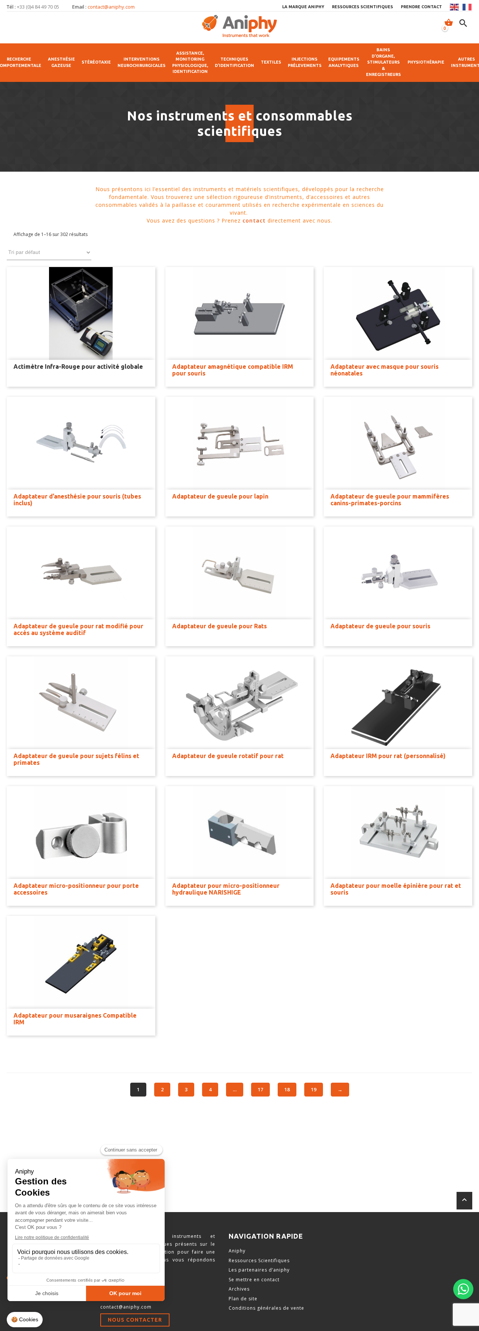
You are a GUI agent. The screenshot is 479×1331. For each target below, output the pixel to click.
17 (260, 1089)
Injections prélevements (304, 62)
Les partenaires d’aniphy (259, 1270)
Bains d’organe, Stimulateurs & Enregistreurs (383, 62)
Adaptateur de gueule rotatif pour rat (228, 755)
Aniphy (237, 1251)
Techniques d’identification (234, 62)
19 (313, 1089)
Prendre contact (421, 6)
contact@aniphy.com (111, 6)
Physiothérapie (426, 62)
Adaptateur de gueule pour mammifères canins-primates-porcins (389, 499)
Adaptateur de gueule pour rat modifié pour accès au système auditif (78, 629)
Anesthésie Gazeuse (61, 62)
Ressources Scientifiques (259, 1260)
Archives (239, 1289)
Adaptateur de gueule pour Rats (219, 626)
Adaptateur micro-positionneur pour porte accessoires (76, 889)
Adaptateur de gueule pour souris (380, 626)
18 (287, 1089)
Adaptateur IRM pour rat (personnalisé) (388, 755)
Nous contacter (135, 1320)
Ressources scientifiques (362, 6)
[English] (455, 7)
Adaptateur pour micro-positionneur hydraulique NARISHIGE (226, 889)
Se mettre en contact (254, 1279)
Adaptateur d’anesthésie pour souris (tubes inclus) (77, 499)
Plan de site (243, 1298)
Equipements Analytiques (343, 62)
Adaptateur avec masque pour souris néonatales (384, 370)
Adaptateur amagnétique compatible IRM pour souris (232, 370)
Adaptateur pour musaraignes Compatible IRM (75, 1018)
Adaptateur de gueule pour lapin (220, 496)
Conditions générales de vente (266, 1308)
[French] (467, 7)
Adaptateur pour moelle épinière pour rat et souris (395, 889)
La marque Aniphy (303, 6)
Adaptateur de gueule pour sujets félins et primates (76, 759)
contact (254, 220)
